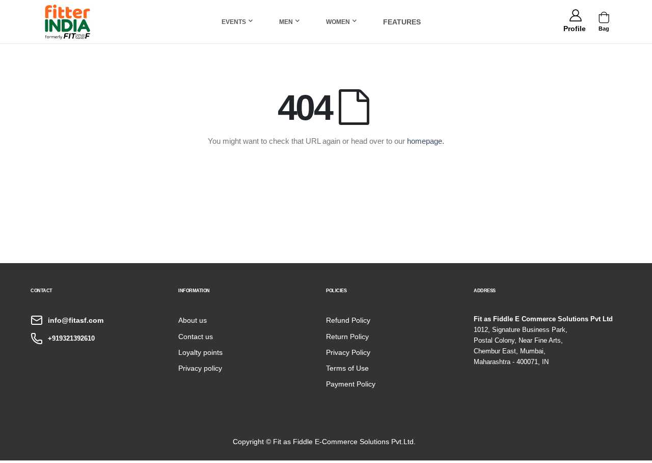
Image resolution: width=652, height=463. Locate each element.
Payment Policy (350, 384)
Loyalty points (200, 352)
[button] (574, 27)
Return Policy (347, 336)
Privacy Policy (348, 352)
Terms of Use (347, 368)
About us (192, 320)
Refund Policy (348, 320)
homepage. (425, 141)
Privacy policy (200, 368)
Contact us (195, 336)
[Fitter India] (67, 22)
